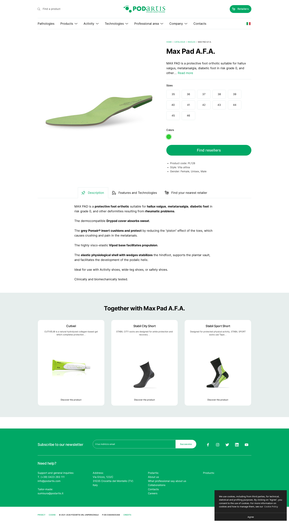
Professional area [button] (146, 23)
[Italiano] (248, 24)
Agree (251, 516)
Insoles (191, 42)
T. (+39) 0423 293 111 (51, 476)
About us (153, 476)
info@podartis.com (49, 481)
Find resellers (209, 150)
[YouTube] (246, 444)
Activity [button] (89, 23)
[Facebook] (208, 444)
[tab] (93, 192)
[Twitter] (227, 444)
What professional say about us (167, 481)
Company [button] (176, 23)
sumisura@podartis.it (50, 493)
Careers (152, 493)
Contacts (199, 23)
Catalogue (179, 42)
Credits (127, 515)
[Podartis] (144, 9)
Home (169, 42)
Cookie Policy (271, 506)
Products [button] (66, 23)
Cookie (52, 515)
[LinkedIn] (237, 444)
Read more (185, 73)
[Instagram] (217, 444)
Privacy (41, 515)
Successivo (186, 444)
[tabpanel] (144, 243)
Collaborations (156, 485)
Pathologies (46, 23)
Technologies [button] (114, 23)
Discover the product (71, 399)
